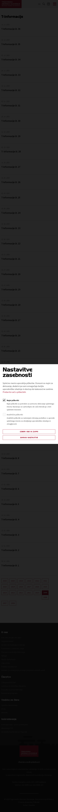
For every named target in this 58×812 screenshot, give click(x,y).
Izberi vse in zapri (29, 432)
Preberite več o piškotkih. (14, 392)
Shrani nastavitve (29, 438)
